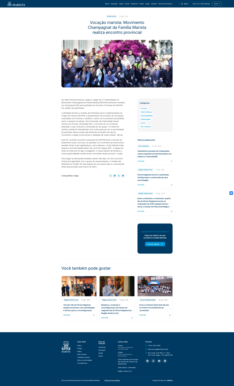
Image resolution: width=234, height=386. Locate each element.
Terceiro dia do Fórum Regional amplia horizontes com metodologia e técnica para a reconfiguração (79, 308)
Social (127, 4)
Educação (114, 4)
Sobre (107, 4)
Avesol (120, 345)
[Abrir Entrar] (219, 4)
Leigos (147, 4)
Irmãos (141, 4)
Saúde (121, 4)
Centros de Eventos (165, 4)
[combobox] (184, 4)
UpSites (170, 380)
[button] (110, 176)
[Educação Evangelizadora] (147, 361)
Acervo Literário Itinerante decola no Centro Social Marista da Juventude (154, 308)
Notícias (154, 4)
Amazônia (134, 4)
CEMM (120, 352)
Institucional (111, 16)
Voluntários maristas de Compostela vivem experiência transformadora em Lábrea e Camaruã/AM (154, 154)
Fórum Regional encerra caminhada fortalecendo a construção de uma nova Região (153, 177)
